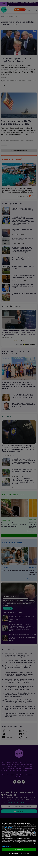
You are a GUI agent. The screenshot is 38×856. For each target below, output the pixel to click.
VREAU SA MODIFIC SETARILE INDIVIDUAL (19, 853)
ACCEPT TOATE (19, 850)
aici (34, 832)
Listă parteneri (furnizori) (7, 846)
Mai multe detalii (8, 827)
